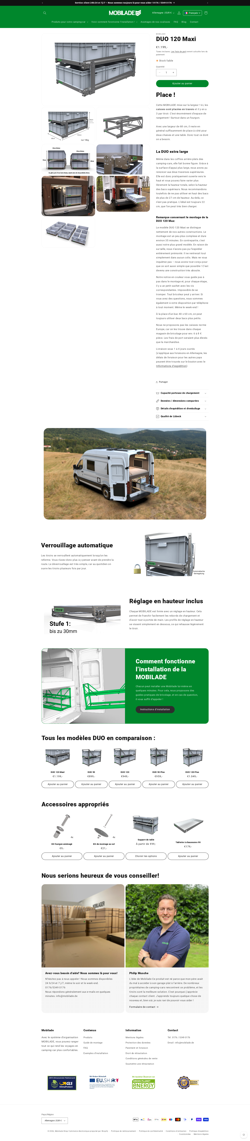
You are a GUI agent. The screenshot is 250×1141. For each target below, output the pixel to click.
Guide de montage (92, 1042)
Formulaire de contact (142, 1006)
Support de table (146, 840)
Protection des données (138, 1042)
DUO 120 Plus (192, 772)
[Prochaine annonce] (207, 3)
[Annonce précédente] (42, 3)
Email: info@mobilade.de (181, 1042)
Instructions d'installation (155, 709)
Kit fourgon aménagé (62, 844)
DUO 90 (91, 772)
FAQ (85, 1048)
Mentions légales (135, 1037)
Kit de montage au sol (104, 844)
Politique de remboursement (123, 1131)
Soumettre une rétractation (140, 1064)
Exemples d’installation (95, 1053)
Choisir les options (146, 856)
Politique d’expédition (198, 1131)
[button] (45, 13)
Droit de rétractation (136, 1053)
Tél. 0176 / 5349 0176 (179, 1037)
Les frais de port (178, 51)
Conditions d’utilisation (176, 1131)
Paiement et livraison (137, 1048)
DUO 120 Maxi (58, 772)
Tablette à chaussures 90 (188, 842)
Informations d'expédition (171, 366)
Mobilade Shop (61, 1131)
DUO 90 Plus (158, 772)
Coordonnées (185, 1134)
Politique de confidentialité (151, 1131)
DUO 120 (125, 772)
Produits (87, 1037)
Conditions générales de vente (141, 1058)
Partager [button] (163, 382)
